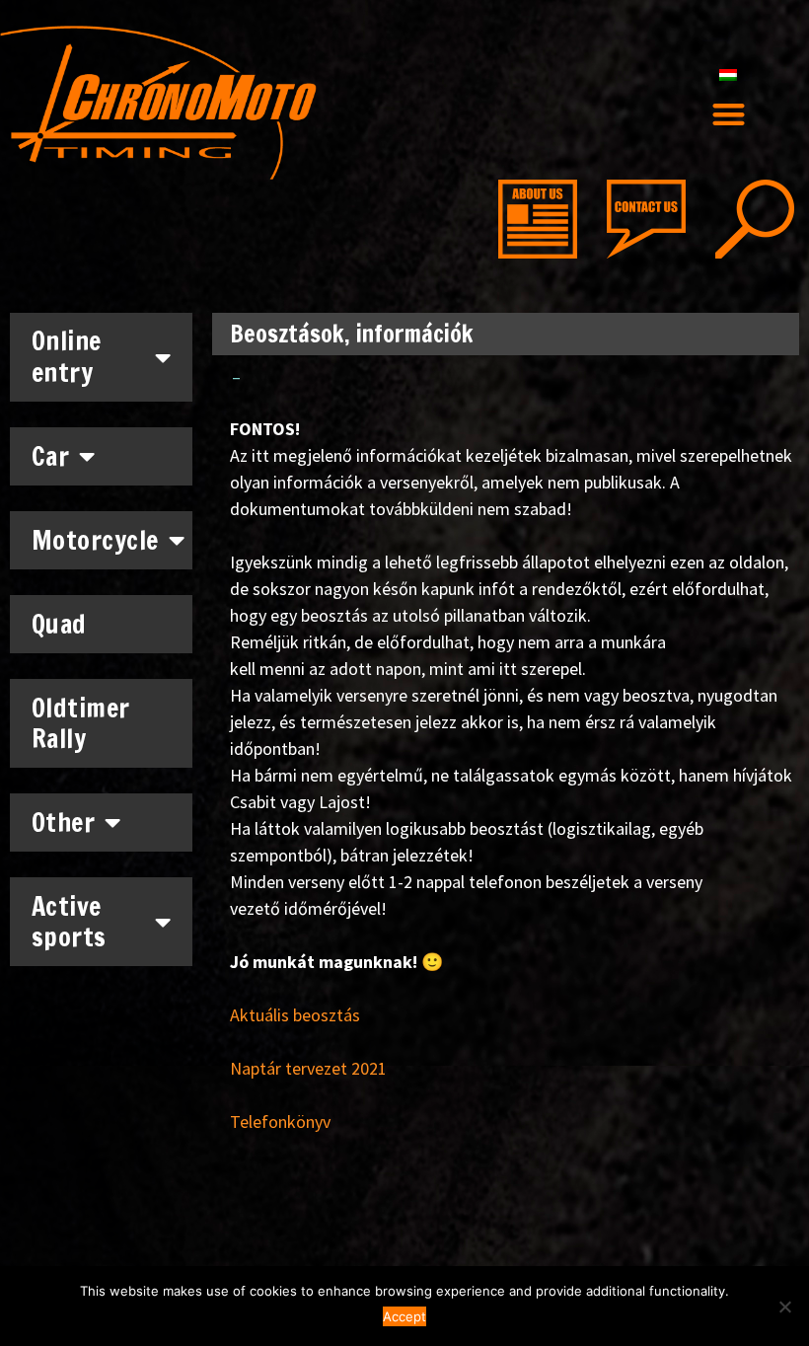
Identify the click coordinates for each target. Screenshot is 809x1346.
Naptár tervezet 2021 (308, 1068)
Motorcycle (95, 540)
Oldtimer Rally (81, 723)
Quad (59, 624)
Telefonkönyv (280, 1121)
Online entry (67, 356)
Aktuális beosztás (295, 1015)
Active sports (69, 921)
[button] (728, 115)
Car (51, 456)
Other (64, 822)
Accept (404, 1316)
